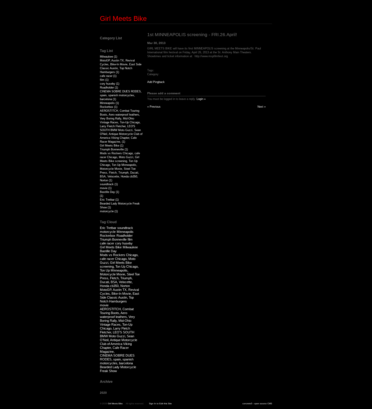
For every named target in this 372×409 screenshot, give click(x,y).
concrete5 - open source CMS (257, 403)
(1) (101, 195)
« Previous (154, 106)
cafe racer (107, 243)
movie (104, 305)
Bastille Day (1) (109, 192)
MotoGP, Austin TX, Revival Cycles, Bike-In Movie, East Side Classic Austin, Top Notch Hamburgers (119, 295)
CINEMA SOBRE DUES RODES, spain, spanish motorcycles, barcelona (117, 359)
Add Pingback (156, 82)
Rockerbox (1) (108, 106)
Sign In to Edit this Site (160, 403)
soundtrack (125, 228)
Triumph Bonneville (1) (114, 149)
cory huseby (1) (109, 83)
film (130, 239)
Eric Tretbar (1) (109, 199)
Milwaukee (130, 247)
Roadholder (124, 235)
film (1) (104, 79)
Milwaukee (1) (108, 56)
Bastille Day (108, 251)
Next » (261, 106)
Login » (201, 99)
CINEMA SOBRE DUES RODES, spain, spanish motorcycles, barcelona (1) (121, 95)
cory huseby (124, 243)
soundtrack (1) (109, 184)
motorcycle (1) (109, 211)
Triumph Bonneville (113, 239)
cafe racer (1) (108, 76)
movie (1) (106, 188)
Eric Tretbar (108, 228)
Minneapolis (125, 231)
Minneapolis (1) (109, 103)
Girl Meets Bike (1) (111, 145)
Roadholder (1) (109, 87)
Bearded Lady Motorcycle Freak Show (118, 369)
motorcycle (108, 231)
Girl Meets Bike (123, 18)
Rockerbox (107, 235)
